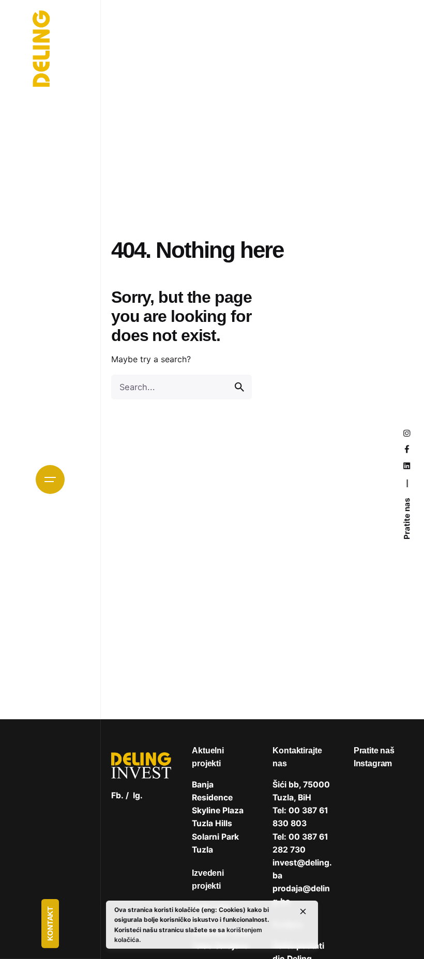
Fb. (117, 795)
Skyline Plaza (218, 810)
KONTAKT (50, 923)
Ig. (138, 795)
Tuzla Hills (212, 823)
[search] (239, 387)
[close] (303, 911)
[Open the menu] (50, 479)
